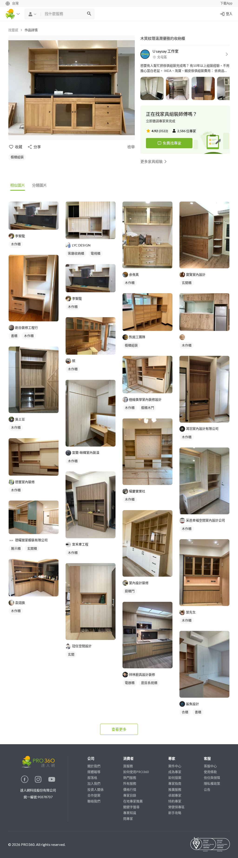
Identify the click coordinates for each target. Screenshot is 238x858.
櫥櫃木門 (147, 408)
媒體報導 (93, 772)
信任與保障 (212, 778)
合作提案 (93, 795)
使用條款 (210, 772)
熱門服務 (129, 778)
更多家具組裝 (151, 161)
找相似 (38, 224)
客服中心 (210, 766)
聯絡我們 (93, 801)
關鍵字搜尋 (131, 807)
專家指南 (174, 783)
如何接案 (174, 778)
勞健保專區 (176, 807)
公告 (207, 789)
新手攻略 (174, 813)
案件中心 (174, 766)
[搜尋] (89, 14)
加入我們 (93, 783)
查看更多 (119, 729)
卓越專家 (174, 795)
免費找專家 (172, 143)
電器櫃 (130, 683)
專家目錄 (129, 795)
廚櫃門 (130, 591)
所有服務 (129, 783)
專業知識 (129, 813)
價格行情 (129, 789)
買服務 (128, 766)
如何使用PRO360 (136, 772)
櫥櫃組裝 (17, 157)
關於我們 (93, 766)
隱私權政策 (212, 783)
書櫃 (14, 336)
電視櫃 (95, 253)
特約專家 (174, 801)
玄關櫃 (32, 548)
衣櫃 (185, 712)
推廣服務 (174, 789)
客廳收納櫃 (76, 253)
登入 (229, 14)
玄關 (71, 654)
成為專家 (174, 772)
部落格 (92, 778)
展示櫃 (16, 548)
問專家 (128, 819)
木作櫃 (16, 244)
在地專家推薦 (133, 801)
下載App (226, 3)
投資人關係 (95, 789)
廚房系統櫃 (149, 683)
